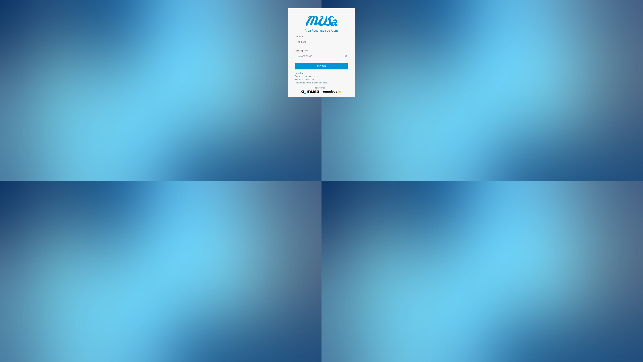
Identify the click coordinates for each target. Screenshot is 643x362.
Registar (299, 72)
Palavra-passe (301, 50)
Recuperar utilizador (304, 79)
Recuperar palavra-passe (307, 76)
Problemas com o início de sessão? (311, 82)
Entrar (321, 66)
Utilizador (299, 36)
